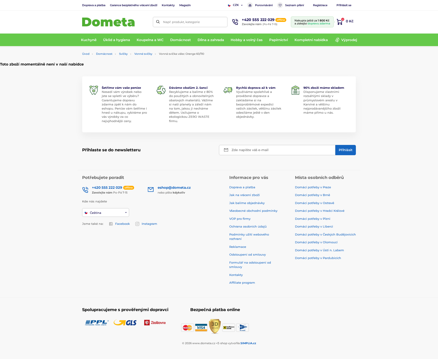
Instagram (149, 223)
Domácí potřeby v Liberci (314, 226)
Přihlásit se (343, 5)
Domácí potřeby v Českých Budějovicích (325, 234)
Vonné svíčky (143, 53)
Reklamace (237, 247)
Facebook (122, 223)
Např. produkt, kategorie (181, 22)
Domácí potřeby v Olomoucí (316, 242)
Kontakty (168, 5)
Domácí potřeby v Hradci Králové (319, 210)
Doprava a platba (93, 5)
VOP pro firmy (239, 218)
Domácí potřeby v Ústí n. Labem (319, 250)
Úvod (85, 53)
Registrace (320, 5)
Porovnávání (264, 5)
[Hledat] (158, 22)
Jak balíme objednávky (247, 203)
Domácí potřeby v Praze (313, 187)
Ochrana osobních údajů (248, 226)
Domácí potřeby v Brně (312, 195)
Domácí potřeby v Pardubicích (318, 258)
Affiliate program (242, 282)
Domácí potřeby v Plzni (312, 218)
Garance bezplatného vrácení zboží (133, 5)
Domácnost (104, 53)
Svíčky (123, 53)
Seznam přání (294, 5)
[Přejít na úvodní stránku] (108, 22)
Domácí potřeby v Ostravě (314, 203)
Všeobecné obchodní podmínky (253, 210)
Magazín (185, 5)
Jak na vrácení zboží (244, 195)
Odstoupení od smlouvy (247, 254)
